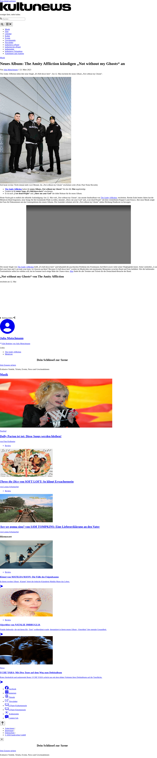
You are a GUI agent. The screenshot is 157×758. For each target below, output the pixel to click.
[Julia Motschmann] (78, 326)
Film (6, 31)
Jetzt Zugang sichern (8, 365)
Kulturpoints (14, 714)
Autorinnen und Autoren (14, 53)
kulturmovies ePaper (13, 47)
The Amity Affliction (13, 189)
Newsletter (9, 42)
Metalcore (9, 354)
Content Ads (13, 718)
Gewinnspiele (10, 40)
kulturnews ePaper (12, 45)
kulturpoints (9, 49)
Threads (12, 697)
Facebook (12, 689)
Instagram (12, 693)
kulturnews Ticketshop (13, 51)
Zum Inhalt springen (8, 1)
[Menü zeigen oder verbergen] (9, 24)
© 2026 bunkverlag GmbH (15, 735)
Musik (7, 29)
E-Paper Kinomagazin (17, 710)
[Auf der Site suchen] (2, 24)
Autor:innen (9, 728)
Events (7, 38)
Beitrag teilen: (7, 318)
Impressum (9, 730)
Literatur (8, 34)
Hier (71, 271)
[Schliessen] (2, 739)
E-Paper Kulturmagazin (18, 706)
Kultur (7, 36)
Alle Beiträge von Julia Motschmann (15, 344)
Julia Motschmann (11, 70)
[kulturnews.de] (35, 10)
